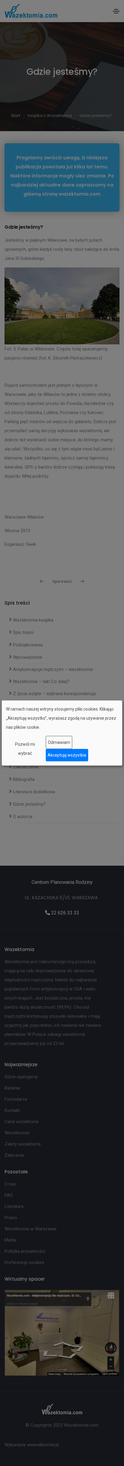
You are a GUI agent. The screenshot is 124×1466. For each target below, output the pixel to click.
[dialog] (62, 733)
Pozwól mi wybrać (25, 748)
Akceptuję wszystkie (67, 755)
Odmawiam (59, 742)
